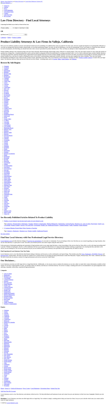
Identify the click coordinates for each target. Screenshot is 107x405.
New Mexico (7, 357)
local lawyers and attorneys (35, 241)
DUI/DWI (94, 254)
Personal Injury (17, 224)
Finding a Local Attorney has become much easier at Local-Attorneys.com (23, 221)
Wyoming (6, 385)
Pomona (6, 152)
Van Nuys (6, 203)
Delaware (6, 321)
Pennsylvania (7, 367)
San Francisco (7, 168)
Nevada (6, 352)
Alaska (6, 312)
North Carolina (8, 360)
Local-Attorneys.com (6, 241)
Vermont (6, 378)
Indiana (6, 331)
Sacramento (7, 162)
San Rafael (7, 173)
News (5, 8)
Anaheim (6, 67)
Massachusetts (8, 342)
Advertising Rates (8, 11)
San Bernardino (8, 165)
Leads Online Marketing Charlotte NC (34, 1)
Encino (6, 98)
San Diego (7, 167)
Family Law (101, 224)
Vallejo (9, 37)
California (3, 37)
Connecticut (7, 319)
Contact (6, 13)
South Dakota (65, 59)
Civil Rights (7, 225)
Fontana (6, 102)
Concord (6, 84)
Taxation (30, 224)
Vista (5, 209)
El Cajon (6, 92)
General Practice (69, 224)
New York (6, 358)
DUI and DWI (29, 225)
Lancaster (6, 122)
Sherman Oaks (8, 185)
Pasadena (6, 147)
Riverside (6, 158)
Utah (5, 376)
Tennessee (6, 373)
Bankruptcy (25, 224)
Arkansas (6, 315)
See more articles (5, 234)
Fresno (6, 105)
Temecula (6, 192)
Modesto (6, 131)
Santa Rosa (7, 183)
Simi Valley (7, 186)
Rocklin (6, 159)
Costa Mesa (7, 87)
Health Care (44, 225)
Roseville (6, 161)
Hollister (6, 113)
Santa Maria (7, 180)
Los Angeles (7, 126)
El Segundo (7, 95)
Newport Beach (8, 135)
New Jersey (7, 355)
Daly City (6, 89)
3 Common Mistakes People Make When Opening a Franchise (20, 228)
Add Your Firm (8, 14)
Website (2, 1)
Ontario (6, 141)
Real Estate (94, 224)
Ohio (5, 363)
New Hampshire (8, 354)
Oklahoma (7, 364)
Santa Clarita (7, 179)
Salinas (6, 164)
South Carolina (8, 370)
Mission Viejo (7, 129)
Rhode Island (7, 369)
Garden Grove (8, 108)
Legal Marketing (8, 10)
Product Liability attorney (85, 57)
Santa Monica (7, 182)
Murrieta (6, 134)
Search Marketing (9, 1)
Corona (6, 86)
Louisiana (6, 337)
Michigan (6, 343)
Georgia (55, 59)
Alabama (74, 59)
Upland (6, 198)
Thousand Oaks (8, 194)
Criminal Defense (64, 225)
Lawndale (6, 123)
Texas (5, 375)
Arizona (6, 313)
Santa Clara (7, 177)
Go (27, 28)
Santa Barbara (7, 176)
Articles (6, 7)
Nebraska (6, 351)
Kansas (6, 334)
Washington (7, 381)
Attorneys (9, 224)
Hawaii (6, 327)
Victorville (7, 206)
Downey (6, 90)
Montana (6, 349)
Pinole (5, 149)
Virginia (6, 379)
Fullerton (6, 107)
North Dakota (7, 361)
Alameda (6, 66)
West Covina (7, 212)
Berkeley (6, 72)
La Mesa (6, 120)
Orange (6, 143)
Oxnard (6, 144)
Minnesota (7, 345)
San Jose (6, 170)
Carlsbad (6, 78)
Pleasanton (7, 150)
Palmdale (6, 146)
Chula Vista (7, 81)
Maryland (6, 340)
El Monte (6, 93)
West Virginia (7, 382)
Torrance (6, 195)
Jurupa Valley (7, 119)
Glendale (6, 110)
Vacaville (6, 200)
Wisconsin (6, 384)
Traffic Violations (73, 225)
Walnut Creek (7, 211)
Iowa (5, 333)
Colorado (6, 318)
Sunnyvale (7, 191)
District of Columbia (9, 322)
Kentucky (6, 336)
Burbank (6, 75)
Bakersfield (7, 70)
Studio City (7, 189)
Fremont (6, 104)
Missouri (6, 348)
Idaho (59, 59)
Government (37, 225)
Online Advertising (19, 1)
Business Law (78, 224)
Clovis (5, 83)
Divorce (22, 225)
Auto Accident (86, 224)
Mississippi (7, 346)
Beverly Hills (7, 73)
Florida (6, 324)
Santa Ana (6, 174)
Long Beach (7, 125)
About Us (6, 5)
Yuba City (6, 214)
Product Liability (16, 37)
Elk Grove (7, 96)
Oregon (6, 366)
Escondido (7, 99)
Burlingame (7, 76)
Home (2, 388)
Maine (5, 339)
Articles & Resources (16, 388)
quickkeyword (4, 34)
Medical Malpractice (52, 224)
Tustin (5, 197)
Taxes (83, 254)
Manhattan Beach (8, 128)
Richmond (7, 156)
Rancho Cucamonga (9, 153)
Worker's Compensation (40, 224)
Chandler (6, 79)
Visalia (6, 208)
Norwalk (6, 137)
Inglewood (7, 116)
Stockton (6, 188)
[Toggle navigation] (11, 3)
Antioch (6, 69)
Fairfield (6, 101)
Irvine (5, 117)
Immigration (61, 224)
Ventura (6, 205)
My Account (7, 16)
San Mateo (7, 171)
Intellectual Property (53, 225)
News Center (26, 388)
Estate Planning (83, 225)
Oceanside (7, 140)
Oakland (6, 138)
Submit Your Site (55, 388)
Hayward (6, 111)
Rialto (5, 155)
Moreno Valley (8, 132)
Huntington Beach (9, 114)
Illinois (6, 330)
